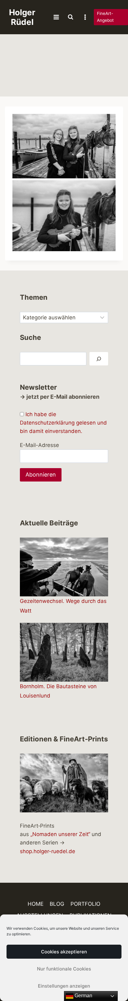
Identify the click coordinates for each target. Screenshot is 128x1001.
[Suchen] (98, 358)
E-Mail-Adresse (39, 445)
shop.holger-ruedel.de (47, 851)
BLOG (57, 904)
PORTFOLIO (85, 904)
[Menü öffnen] (56, 17)
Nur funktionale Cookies (64, 969)
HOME (35, 904)
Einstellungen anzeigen (64, 986)
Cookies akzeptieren (64, 952)
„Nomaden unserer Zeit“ (60, 834)
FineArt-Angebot (105, 17)
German (82, 995)
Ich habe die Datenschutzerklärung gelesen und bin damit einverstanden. (63, 422)
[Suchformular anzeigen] (70, 17)
